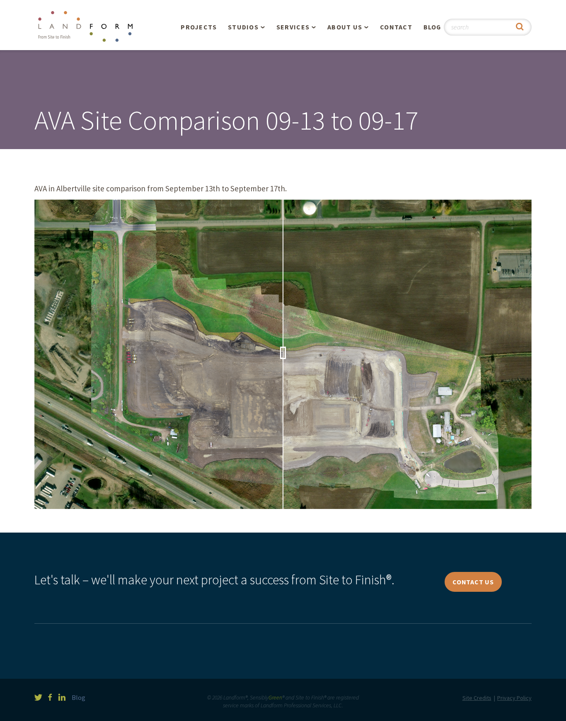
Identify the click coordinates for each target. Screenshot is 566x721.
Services (293, 27)
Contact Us (473, 582)
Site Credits (476, 698)
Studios (243, 27)
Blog (432, 27)
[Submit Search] (520, 27)
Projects (199, 27)
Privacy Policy (514, 698)
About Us (344, 27)
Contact (396, 27)
